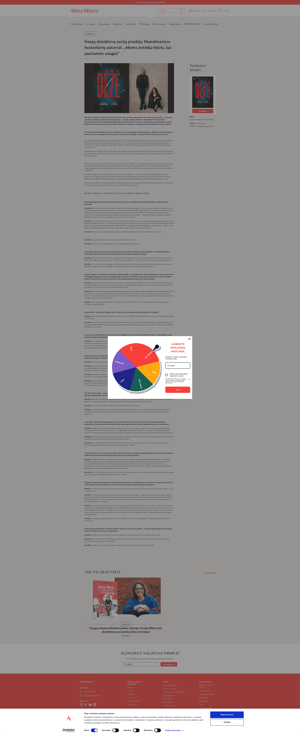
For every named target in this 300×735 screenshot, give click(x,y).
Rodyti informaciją (173, 730)
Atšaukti (227, 722)
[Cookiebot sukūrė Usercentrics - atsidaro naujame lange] (68, 730)
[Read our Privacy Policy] (188, 379)
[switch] (115, 730)
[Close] (189, 339)
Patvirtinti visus (227, 715)
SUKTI (177, 390)
